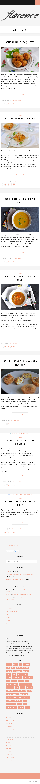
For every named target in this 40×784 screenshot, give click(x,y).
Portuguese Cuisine (13, 691)
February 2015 (10, 758)
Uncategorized (10, 630)
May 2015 (8, 748)
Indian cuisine (17, 677)
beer (13, 668)
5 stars (15, 664)
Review (9, 697)
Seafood (9, 700)
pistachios (10, 687)
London (8, 614)
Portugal (8, 617)
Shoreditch (17, 700)
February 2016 (10, 720)
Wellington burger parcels (20, 118)
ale (21, 664)
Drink (8, 674)
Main (27, 681)
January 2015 (9, 761)
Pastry (29, 684)
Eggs (13, 674)
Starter (21, 707)
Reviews (8, 624)
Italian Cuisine (28, 677)
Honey (9, 677)
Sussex (27, 707)
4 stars (9, 664)
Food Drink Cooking (11, 611)
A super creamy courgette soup (20, 503)
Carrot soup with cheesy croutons (20, 442)
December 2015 (10, 727)
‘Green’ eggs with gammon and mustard (20, 363)
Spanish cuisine (11, 707)
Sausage (26, 697)
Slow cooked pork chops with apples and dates (19, 574)
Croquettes (17, 671)
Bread (18, 668)
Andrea (8, 594)
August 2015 (9, 739)
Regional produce (12, 694)
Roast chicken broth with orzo (20, 278)
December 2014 (10, 764)
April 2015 (8, 751)
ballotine (27, 664)
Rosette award (17, 697)
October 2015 (9, 733)
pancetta (22, 684)
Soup (24, 704)
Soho (19, 704)
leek (8, 681)
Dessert (25, 671)
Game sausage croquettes (20, 42)
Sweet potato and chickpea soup (20, 200)
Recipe (30, 691)
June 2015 (8, 745)
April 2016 (8, 717)
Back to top (33, 781)
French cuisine (22, 674)
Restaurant (23, 694)
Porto (22, 687)
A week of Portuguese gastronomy (16, 579)
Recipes (20, 39)
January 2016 (9, 723)
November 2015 (10, 730)
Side (25, 700)
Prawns (23, 691)
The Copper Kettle (16, 100)
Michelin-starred (12, 684)
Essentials (9, 608)
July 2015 (8, 742)
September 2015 (10, 736)
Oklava (8, 571)
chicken (9, 671)
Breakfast (25, 668)
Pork (16, 687)
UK (7, 627)
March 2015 (9, 754)
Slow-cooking (11, 704)
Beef (8, 668)
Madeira (21, 681)
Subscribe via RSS (13, 545)
